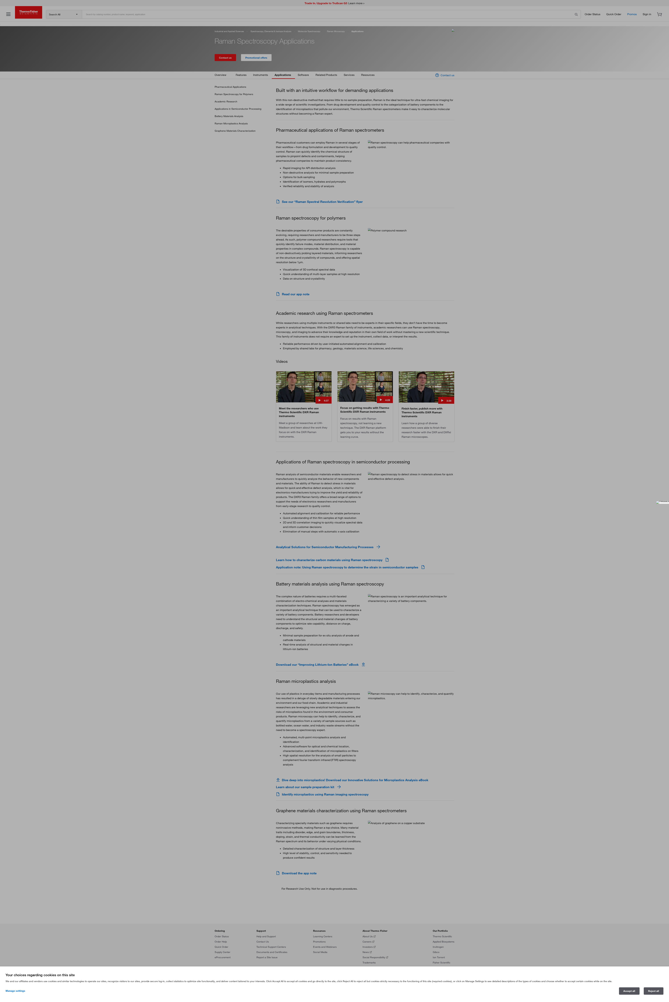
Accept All (629, 991)
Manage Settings (15, 990)
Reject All (653, 991)
